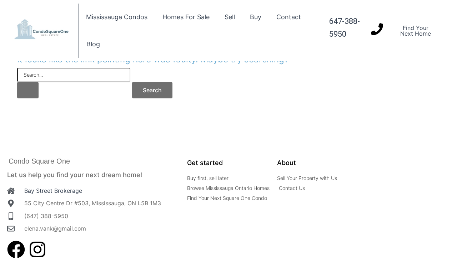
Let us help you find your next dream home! (74, 175)
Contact (288, 17)
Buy (255, 17)
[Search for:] (73, 83)
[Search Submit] (28, 90)
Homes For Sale (186, 17)
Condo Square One (39, 161)
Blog (93, 44)
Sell (230, 17)
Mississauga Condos (116, 17)
